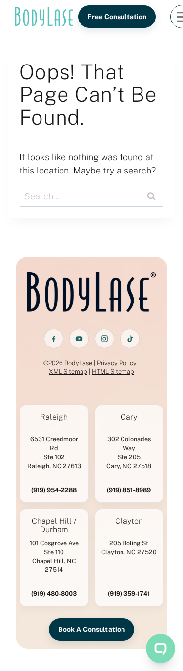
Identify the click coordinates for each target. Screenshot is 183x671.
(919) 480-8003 (54, 593)
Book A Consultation (91, 629)
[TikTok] (130, 338)
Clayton (129, 521)
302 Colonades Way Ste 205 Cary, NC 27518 (128, 452)
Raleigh (54, 417)
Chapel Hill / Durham (54, 526)
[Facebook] (53, 338)
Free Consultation (116, 17)
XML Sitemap (68, 371)
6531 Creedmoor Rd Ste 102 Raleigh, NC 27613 (54, 452)
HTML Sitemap (113, 371)
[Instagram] (104, 338)
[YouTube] (79, 338)
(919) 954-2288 (54, 490)
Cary (129, 417)
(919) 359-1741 (129, 593)
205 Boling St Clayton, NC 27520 (129, 548)
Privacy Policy (117, 363)
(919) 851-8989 (129, 490)
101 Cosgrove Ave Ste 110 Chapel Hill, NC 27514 (54, 556)
